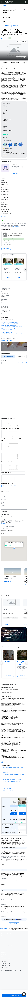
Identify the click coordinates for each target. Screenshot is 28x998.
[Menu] (1, 2)
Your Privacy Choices (5, 958)
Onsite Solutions (4, 935)
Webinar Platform (4, 949)
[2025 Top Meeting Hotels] (15, 144)
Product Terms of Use (5, 963)
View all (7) (3, 217)
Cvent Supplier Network (6, 933)
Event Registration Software (7, 941)
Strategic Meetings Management (8, 945)
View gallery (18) (21, 57)
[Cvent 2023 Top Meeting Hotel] (20, 144)
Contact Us (3, 954)
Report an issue (3, 928)
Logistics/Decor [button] (15, 617)
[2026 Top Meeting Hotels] (5, 144)
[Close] (24, 9)
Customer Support (5, 956)
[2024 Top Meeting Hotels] (10, 144)
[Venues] (25, 2)
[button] (13, 238)
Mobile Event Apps (5, 943)
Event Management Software (7, 939)
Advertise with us (4, 967)
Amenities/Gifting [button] (7, 617)
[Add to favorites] (26, 34)
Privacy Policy (4, 961)
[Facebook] (2, 762)
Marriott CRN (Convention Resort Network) (22, 663)
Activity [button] (25, 617)
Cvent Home (3, 952)
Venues (4, 5)
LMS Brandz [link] (6, 608)
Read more (5, 155)
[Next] (26, 62)
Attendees (3, 360)
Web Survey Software (5, 947)
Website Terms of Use (5, 965)
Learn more (16, 226)
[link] (11, 602)
